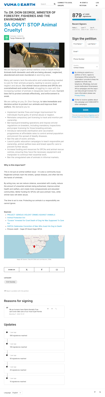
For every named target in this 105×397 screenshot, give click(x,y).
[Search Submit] (54, 4)
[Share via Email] (56, 269)
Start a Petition (84, 4)
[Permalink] (56, 309)
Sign (85, 110)
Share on (11, 269)
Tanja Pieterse (16, 38)
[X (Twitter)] (100, 392)
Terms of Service (89, 117)
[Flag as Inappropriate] (52, 308)
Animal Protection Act (16, 218)
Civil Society (10, 282)
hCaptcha (91, 115)
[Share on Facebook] (41, 269)
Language (7, 393)
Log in (97, 4)
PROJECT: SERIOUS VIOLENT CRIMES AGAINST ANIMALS (31, 215)
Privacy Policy (80, 95)
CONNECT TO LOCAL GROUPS (65, 4)
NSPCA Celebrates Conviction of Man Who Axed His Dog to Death (34, 226)
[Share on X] (26, 269)
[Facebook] (95, 392)
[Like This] (48, 308)
